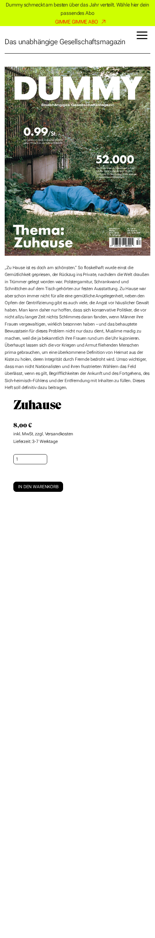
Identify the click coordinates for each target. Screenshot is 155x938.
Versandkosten (59, 433)
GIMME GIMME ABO (76, 22)
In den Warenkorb (38, 486)
